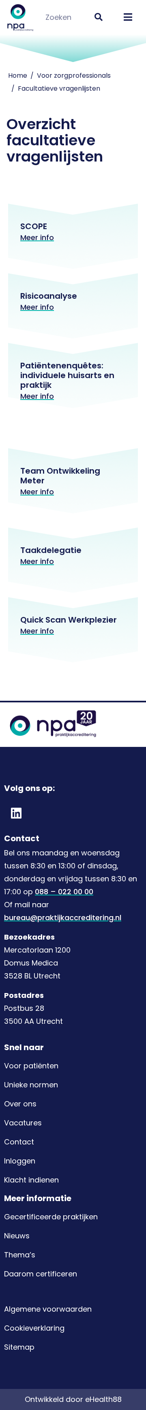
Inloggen (19, 1161)
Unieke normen (31, 1085)
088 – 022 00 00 (64, 892)
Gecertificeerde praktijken (51, 1217)
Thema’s (19, 1255)
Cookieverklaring (34, 1328)
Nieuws (17, 1236)
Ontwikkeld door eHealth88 (73, 1399)
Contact (19, 1142)
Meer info (37, 237)
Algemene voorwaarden (48, 1309)
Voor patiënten (31, 1066)
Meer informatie (37, 1198)
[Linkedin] (16, 813)
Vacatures (23, 1123)
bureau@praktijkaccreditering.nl (62, 917)
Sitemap (19, 1347)
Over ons (20, 1104)
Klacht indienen (31, 1180)
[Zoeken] (98, 17)
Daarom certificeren (40, 1274)
